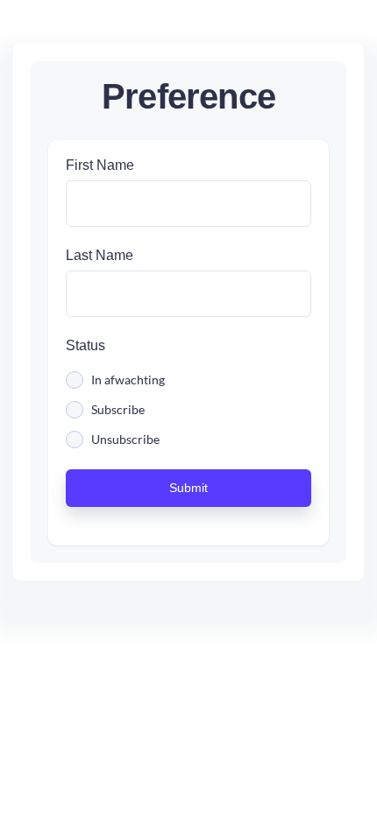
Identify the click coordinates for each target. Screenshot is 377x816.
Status (85, 345)
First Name (100, 165)
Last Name (99, 255)
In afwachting (128, 380)
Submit (188, 488)
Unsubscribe (125, 439)
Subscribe (118, 410)
